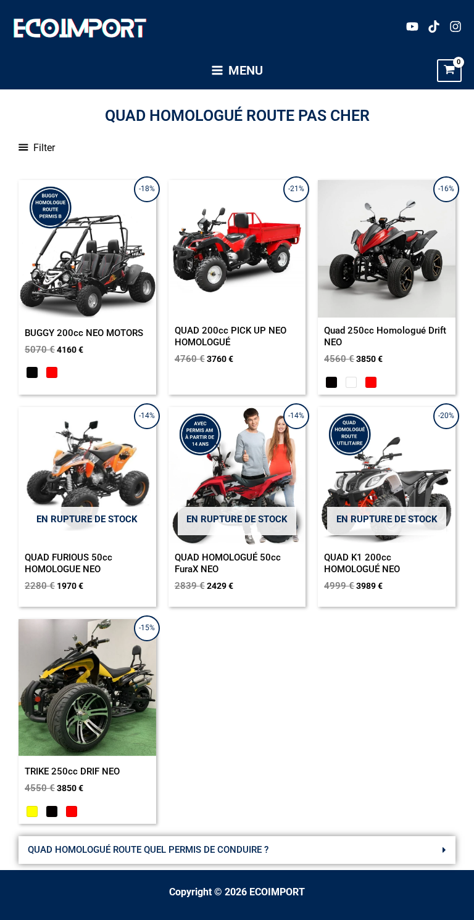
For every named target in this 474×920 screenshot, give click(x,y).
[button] (237, 850)
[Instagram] (455, 26)
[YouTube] (412, 26)
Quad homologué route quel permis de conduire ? (148, 849)
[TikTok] (434, 26)
